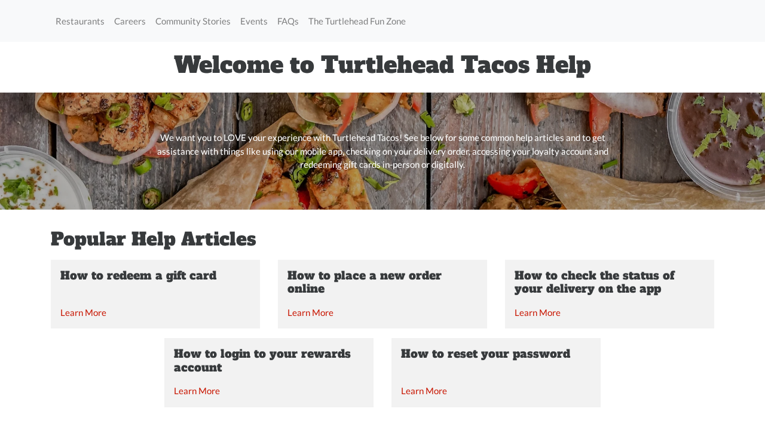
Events (254, 21)
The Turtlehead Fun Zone (357, 21)
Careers (130, 21)
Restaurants (80, 21)
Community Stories (193, 21)
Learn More (83, 312)
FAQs (288, 21)
